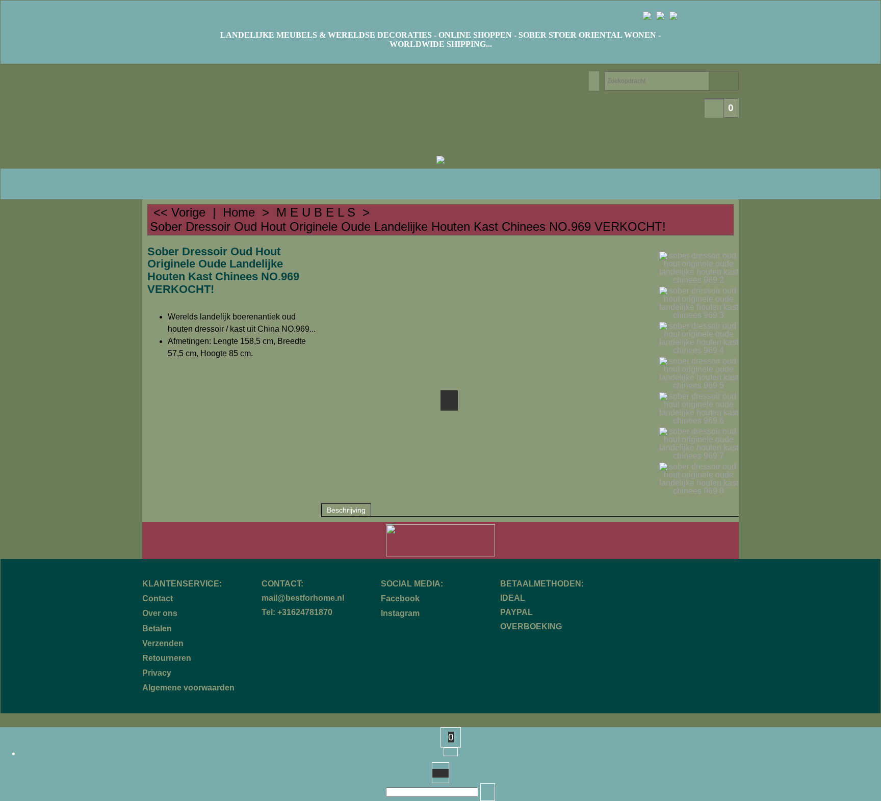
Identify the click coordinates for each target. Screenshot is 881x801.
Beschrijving (346, 510)
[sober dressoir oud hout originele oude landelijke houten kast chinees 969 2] (698, 268)
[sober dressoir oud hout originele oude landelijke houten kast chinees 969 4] (698, 338)
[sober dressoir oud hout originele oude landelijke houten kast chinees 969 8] (698, 479)
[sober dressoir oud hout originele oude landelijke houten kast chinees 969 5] (698, 373)
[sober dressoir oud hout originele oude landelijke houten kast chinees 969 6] (698, 408)
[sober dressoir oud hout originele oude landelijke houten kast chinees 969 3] (698, 303)
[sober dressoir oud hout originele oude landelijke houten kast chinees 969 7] (698, 444)
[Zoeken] (488, 792)
